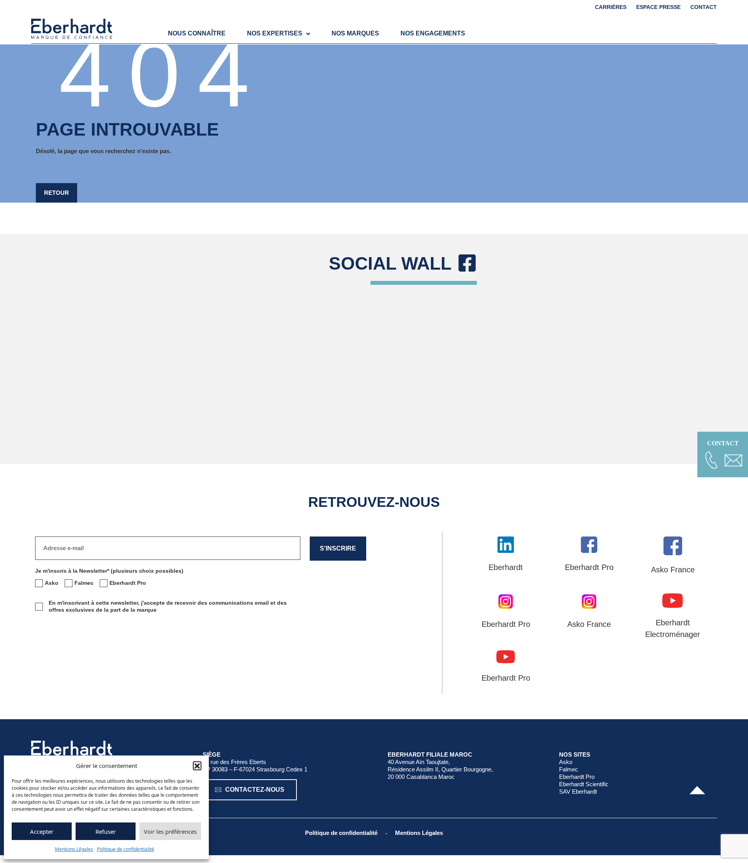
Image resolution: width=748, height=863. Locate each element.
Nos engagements (432, 33)
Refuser (105, 831)
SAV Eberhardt (578, 791)
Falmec (568, 769)
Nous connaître (197, 33)
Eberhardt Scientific (584, 784)
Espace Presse (658, 7)
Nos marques (355, 33)
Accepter (41, 831)
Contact (703, 7)
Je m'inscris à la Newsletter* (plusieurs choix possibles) (109, 571)
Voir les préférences (170, 831)
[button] (197, 765)
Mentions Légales (74, 849)
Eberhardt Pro (577, 776)
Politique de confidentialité (125, 849)
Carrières (610, 7)
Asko (565, 762)
